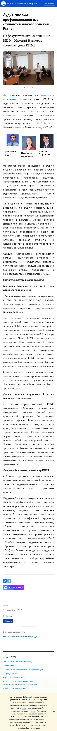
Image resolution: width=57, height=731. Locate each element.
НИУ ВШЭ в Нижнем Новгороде (22, 3)
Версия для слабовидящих (14, 677)
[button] (5, 67)
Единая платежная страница (15, 688)
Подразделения (10, 673)
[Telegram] (9, 581)
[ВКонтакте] (5, 581)
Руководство (8, 665)
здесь (24, 708)
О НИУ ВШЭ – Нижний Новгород (17, 661)
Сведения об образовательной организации (23, 669)
